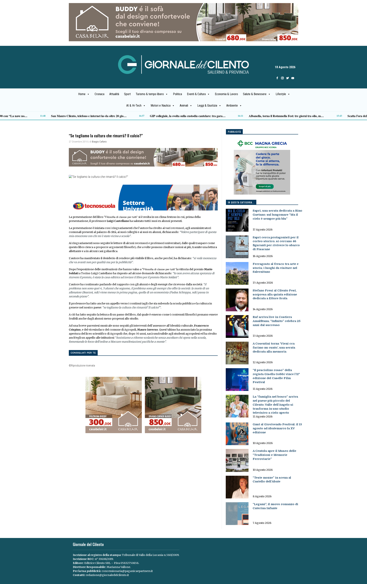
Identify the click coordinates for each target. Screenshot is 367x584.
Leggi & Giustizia (207, 105)
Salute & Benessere (254, 94)
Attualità (114, 94)
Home (81, 94)
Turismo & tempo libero (150, 94)
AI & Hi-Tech (133, 105)
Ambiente (232, 105)
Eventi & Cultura (196, 94)
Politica (177, 94)
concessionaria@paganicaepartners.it (127, 571)
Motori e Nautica (161, 105)
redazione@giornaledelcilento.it (107, 575)
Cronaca (99, 94)
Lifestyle (281, 94)
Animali (184, 105)
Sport (127, 94)
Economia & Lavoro (226, 94)
